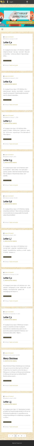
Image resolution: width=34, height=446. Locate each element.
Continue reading (7, 60)
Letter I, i (7, 121)
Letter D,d (7, 201)
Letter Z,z (7, 317)
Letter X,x (7, 81)
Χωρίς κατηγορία (13, 65)
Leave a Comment (9, 37)
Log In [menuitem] (11, 2)
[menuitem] (2, 2)
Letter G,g (7, 160)
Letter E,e (7, 42)
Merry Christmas (10, 358)
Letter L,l (7, 238)
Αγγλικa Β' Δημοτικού (20, 15)
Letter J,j (7, 401)
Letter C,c (7, 278)
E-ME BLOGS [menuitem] (7, 2)
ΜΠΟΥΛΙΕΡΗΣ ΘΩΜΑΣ (11, 44)
